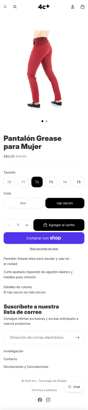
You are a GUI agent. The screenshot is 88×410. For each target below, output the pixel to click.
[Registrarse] (77, 337)
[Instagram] (48, 400)
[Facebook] (40, 400)
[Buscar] (15, 7)
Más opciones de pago (44, 248)
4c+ (34, 380)
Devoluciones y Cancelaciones (26, 366)
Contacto (10, 359)
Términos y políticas (44, 390)
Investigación (13, 351)
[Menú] (5, 7)
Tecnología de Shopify (52, 380)
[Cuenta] (73, 7)
